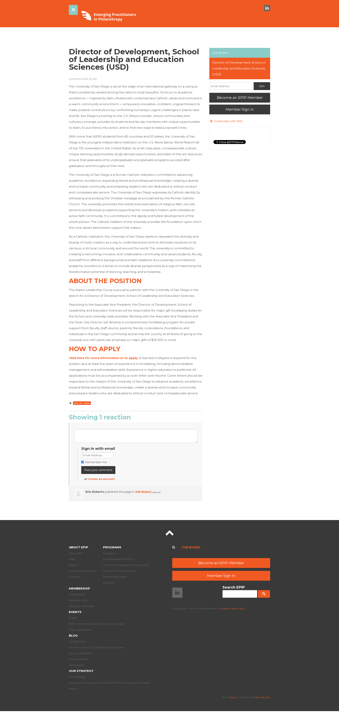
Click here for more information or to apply (103, 358)
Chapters (75, 576)
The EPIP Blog (78, 641)
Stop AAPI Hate (78, 659)
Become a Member (81, 606)
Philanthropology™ (115, 576)
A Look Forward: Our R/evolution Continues (96, 647)
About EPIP (78, 547)
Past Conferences (80, 629)
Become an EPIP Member (240, 98)
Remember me (96, 462)
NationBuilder (262, 697)
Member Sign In (240, 109)
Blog (73, 635)
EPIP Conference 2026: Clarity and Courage (96, 623)
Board (73, 565)
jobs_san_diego (82, 403)
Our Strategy (81, 671)
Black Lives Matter (80, 653)
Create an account (101, 478)
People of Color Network (119, 570)
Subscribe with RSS (228, 121)
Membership (79, 588)
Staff (72, 559)
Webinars (109, 582)
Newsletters (76, 665)
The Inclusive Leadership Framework (126, 565)
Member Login (78, 600)
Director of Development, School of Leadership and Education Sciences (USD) (239, 68)
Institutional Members (82, 570)
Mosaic (233, 697)
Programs (112, 547)
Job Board (142, 492)
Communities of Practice (118, 559)
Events (75, 612)
